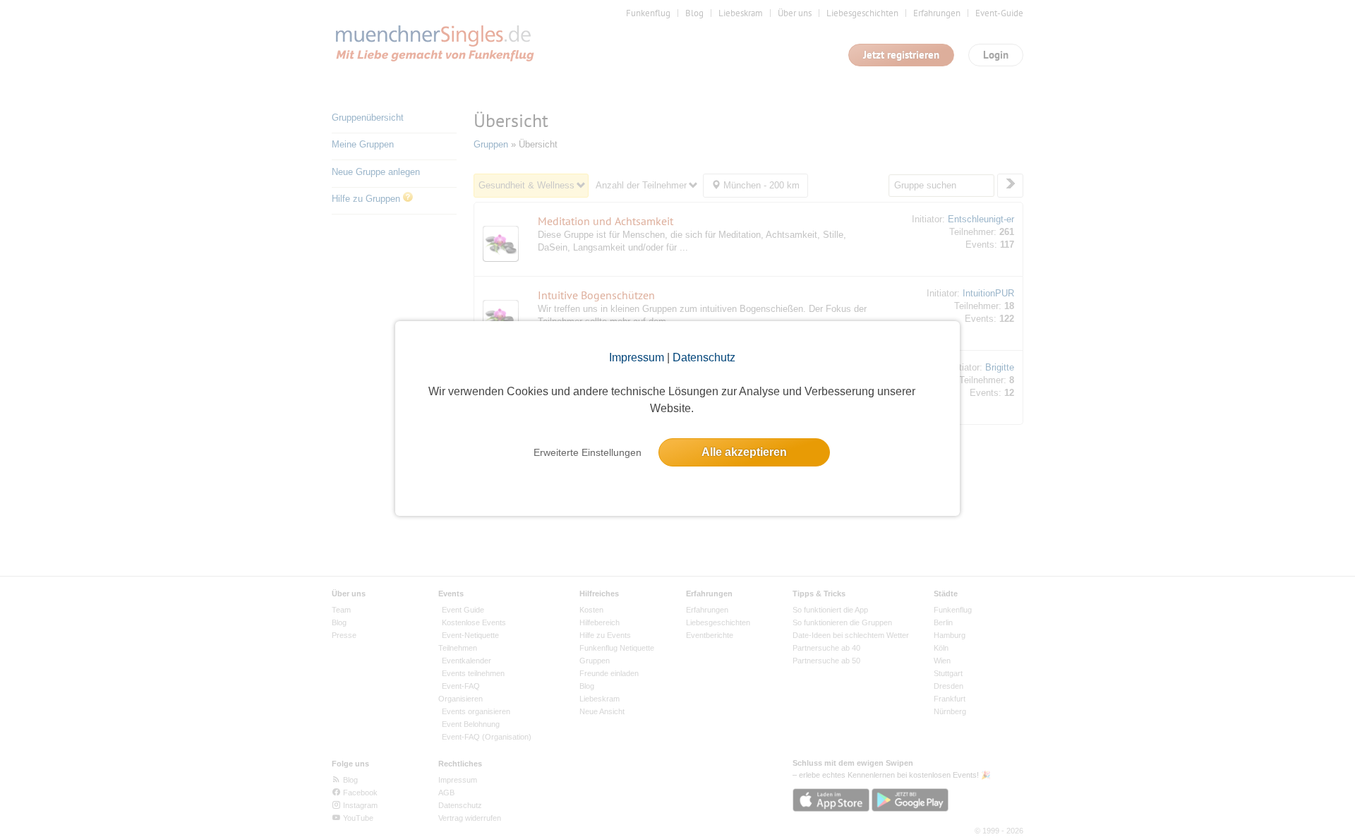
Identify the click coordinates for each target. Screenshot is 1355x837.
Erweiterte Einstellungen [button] (588, 452)
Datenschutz (704, 357)
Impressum (636, 357)
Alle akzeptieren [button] (744, 452)
